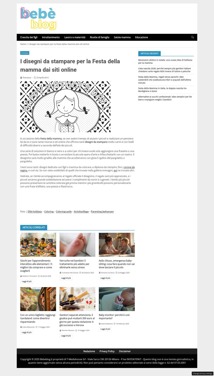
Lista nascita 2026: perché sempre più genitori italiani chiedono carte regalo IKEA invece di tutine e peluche (164, 70)
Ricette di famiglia (99, 37)
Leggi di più (27, 281)
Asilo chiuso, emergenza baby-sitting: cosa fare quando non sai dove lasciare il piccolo (117, 264)
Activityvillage (81, 211)
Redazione (89, 351)
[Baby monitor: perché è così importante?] (117, 299)
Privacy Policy (107, 351)
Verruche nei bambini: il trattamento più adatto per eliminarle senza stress (74, 264)
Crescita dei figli (28, 37)
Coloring (49, 211)
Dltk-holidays (35, 211)
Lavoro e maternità (74, 37)
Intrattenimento (51, 37)
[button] (192, 37)
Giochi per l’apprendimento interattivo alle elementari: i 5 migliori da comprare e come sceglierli (36, 265)
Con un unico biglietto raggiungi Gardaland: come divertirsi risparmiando (37, 318)
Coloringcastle (64, 211)
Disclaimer (125, 351)
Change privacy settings (202, 373)
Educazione (141, 37)
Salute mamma (122, 37)
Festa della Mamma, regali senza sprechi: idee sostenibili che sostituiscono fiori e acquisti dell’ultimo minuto (164, 79)
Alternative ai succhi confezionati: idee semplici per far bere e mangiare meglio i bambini (165, 98)
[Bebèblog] (38, 18)
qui (115, 170)
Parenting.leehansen (102, 211)
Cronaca (24, 53)
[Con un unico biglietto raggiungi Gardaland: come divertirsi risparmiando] (38, 299)
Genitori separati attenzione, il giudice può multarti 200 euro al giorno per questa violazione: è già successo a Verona (77, 320)
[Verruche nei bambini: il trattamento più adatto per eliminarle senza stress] (77, 245)
